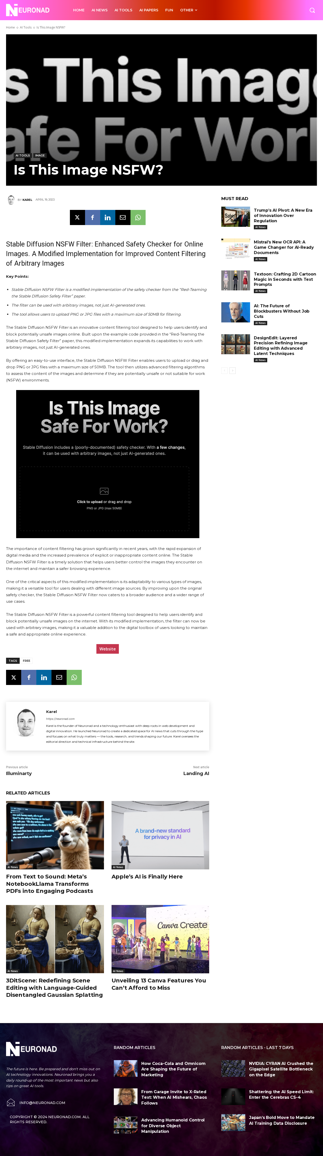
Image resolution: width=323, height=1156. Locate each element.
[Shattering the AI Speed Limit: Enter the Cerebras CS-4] (233, 1096)
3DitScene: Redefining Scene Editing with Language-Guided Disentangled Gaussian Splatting (54, 987)
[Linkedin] (107, 217)
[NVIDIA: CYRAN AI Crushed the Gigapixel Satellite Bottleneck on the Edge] (233, 1068)
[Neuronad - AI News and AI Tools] (34, 10)
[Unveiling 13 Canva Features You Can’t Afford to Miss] (160, 939)
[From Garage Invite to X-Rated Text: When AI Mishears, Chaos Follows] (126, 1096)
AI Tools (26, 27)
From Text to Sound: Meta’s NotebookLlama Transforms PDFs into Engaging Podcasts (49, 883)
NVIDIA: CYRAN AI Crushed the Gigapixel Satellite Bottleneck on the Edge (281, 1069)
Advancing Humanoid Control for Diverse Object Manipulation (173, 1126)
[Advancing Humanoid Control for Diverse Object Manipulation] (126, 1125)
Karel (27, 200)
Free (26, 661)
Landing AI (196, 773)
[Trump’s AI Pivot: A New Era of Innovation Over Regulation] (235, 217)
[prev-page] (224, 370)
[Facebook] (92, 217)
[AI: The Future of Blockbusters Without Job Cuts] (235, 312)
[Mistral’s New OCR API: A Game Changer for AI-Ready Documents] (235, 248)
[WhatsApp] (138, 217)
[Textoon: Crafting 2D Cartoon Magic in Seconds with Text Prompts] (235, 280)
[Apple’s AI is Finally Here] (160, 835)
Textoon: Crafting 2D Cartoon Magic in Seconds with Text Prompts (285, 279)
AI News (13, 867)
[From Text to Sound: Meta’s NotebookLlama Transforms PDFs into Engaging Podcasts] (55, 835)
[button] (312, 10)
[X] (77, 217)
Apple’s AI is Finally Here (147, 876)
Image (40, 155)
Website (107, 649)
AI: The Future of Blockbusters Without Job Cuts (281, 311)
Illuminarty (19, 773)
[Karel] (12, 200)
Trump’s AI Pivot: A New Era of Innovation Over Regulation (283, 215)
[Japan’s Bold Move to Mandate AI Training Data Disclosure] (233, 1122)
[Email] (122, 217)
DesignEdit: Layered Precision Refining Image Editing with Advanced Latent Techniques (281, 346)
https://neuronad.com (60, 719)
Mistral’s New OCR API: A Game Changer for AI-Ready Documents (284, 247)
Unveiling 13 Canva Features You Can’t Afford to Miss (159, 984)
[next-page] (232, 370)
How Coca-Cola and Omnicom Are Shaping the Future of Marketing (173, 1069)
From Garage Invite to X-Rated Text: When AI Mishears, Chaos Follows (174, 1097)
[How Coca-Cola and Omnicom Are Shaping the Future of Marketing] (126, 1068)
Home (10, 27)
